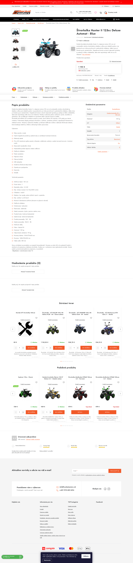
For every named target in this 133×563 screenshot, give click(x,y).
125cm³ (118, 123)
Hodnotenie (24, 97)
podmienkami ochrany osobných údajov (95, 475)
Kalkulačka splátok (85, 71)
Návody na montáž (44, 6)
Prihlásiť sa (114, 471)
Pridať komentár (28, 290)
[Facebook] (105, 489)
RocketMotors (111, 75)
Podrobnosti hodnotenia (97, 37)
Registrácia (117, 6)
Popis (13, 97)
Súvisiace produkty (48, 97)
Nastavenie (47, 560)
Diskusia (35, 97)
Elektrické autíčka (72, 521)
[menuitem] (16, 19)
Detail (80, 412)
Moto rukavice (71, 515)
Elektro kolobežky (72, 524)
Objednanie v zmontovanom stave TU (22, 251)
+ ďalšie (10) (15, 67)
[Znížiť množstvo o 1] (15, 347)
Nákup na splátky (44, 524)
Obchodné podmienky (45, 530)
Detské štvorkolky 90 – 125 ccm (113, 114)
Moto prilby (71, 512)
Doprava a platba (33, 6)
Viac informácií (86, 54)
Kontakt (24, 6)
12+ (119, 143)
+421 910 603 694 (84, 11)
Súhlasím (86, 556)
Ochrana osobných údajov (46, 532)
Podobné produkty (64, 97)
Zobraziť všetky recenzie (33, 439)
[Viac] (116, 19)
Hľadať (71, 12)
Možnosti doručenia (116, 61)
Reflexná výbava (72, 518)
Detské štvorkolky (72, 506)
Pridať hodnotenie (28, 272)
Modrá (118, 127)
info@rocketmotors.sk (68, 487)
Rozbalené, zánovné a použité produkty (49, 518)
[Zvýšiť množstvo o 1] (23, 347)
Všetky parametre (102, 152)
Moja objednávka (16, 6)
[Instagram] (109, 489)
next (120, 329)
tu (75, 556)
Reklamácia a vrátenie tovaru (47, 527)
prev (13, 329)
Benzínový (117, 139)
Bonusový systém (44, 521)
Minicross (70, 509)
